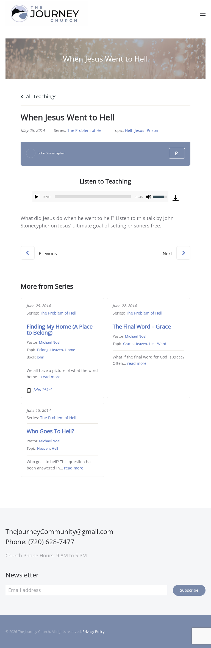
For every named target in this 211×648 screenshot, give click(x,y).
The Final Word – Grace (142, 326)
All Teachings (41, 96)
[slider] (93, 196)
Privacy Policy (93, 631)
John (40, 357)
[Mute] (148, 196)
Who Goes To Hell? (50, 431)
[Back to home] (46, 13)
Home (70, 349)
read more (50, 376)
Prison (152, 130)
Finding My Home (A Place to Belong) (60, 329)
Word (161, 343)
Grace (127, 343)
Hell (128, 130)
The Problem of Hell (85, 130)
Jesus (139, 130)
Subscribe (189, 590)
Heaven (56, 349)
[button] (203, 13)
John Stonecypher (51, 153)
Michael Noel (49, 342)
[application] (100, 196)
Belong (42, 349)
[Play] (37, 196)
